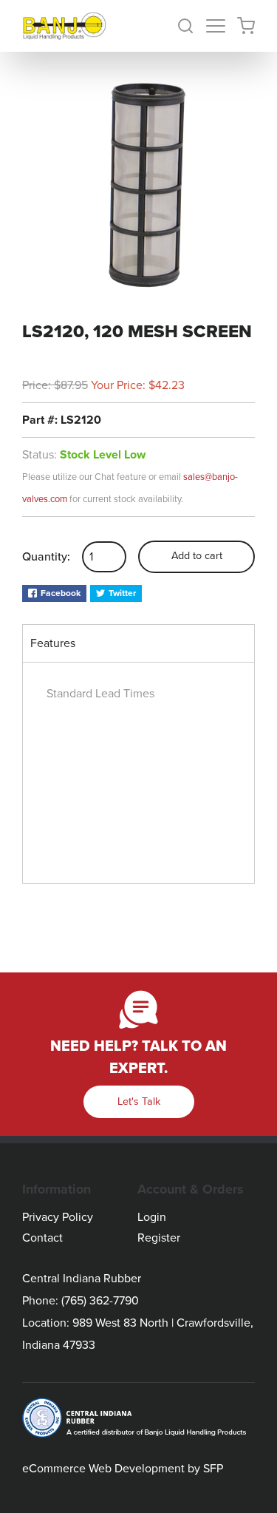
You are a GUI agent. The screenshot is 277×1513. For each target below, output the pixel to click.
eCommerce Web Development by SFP (122, 1468)
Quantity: (46, 556)
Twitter (122, 593)
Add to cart (196, 555)
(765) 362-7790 (100, 1300)
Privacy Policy (57, 1217)
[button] (191, 26)
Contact (42, 1238)
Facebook (61, 593)
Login (151, 1217)
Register (158, 1238)
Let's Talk (138, 1101)
